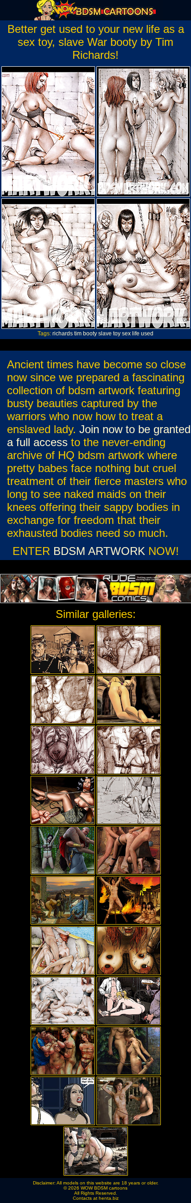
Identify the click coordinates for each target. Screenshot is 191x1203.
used (147, 333)
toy (117, 333)
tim (78, 333)
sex (126, 333)
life (136, 333)
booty (90, 333)
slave (105, 333)
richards (62, 333)
